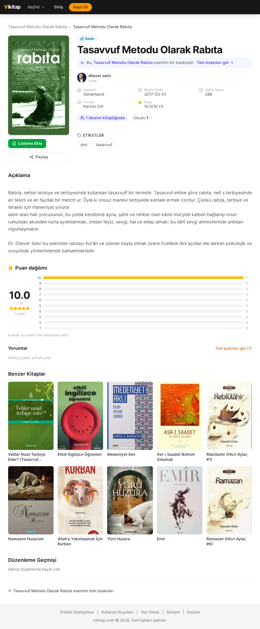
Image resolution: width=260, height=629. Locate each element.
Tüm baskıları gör (213, 62)
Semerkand (93, 94)
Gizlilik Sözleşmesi (77, 612)
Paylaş (42, 156)
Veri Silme (150, 612)
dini (83, 144)
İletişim (173, 612)
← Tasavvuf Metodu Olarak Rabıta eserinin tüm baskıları (60, 590)
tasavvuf (104, 144)
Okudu (140, 117)
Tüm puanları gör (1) (233, 348)
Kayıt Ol (80, 7)
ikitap (12, 7)
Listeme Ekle (30, 143)
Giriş (58, 7)
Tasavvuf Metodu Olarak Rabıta (37, 26)
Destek (193, 612)
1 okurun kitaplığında (105, 117)
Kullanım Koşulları (117, 612)
